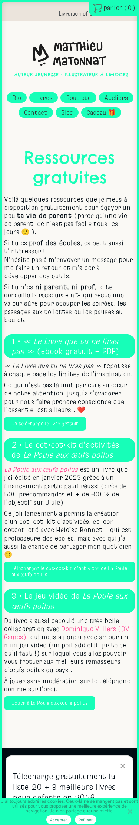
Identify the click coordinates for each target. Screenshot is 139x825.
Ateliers (116, 97)
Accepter (58, 820)
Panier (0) (118, 7)
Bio (16, 97)
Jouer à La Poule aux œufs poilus (49, 703)
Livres (43, 97)
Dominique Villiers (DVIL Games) (69, 633)
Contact (35, 112)
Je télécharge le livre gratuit (45, 424)
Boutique (78, 97)
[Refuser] (129, 811)
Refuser (86, 820)
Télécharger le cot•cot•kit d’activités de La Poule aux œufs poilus (69, 571)
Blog (67, 112)
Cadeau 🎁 (101, 112)
